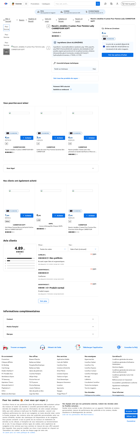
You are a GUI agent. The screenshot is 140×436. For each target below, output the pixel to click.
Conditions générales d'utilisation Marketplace (123, 363)
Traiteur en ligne (62, 376)
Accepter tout (131, 411)
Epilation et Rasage (62, 20)
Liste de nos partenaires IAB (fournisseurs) (77, 414)
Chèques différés (7, 362)
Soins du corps (48, 20)
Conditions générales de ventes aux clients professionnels (123, 371)
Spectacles (60, 388)
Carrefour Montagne (91, 373)
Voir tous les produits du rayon (65, 78)
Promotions (5, 359)
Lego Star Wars (34, 394)
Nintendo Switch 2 (8, 385)
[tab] (6, 28)
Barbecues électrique (8, 394)
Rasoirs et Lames (79, 20)
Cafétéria (88, 379)
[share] (48, 26)
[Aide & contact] (105, 4)
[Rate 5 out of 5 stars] (58, 36)
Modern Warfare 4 (7, 371)
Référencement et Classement (122, 380)
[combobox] (77, 4)
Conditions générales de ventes (122, 359)
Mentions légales (117, 367)
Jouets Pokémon (34, 388)
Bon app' (87, 376)
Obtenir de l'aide (54, 347)
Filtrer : (40, 245)
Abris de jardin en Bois (36, 391)
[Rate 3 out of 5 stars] (55, 36)
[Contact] (93, 319)
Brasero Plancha (34, 359)
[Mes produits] (111, 4)
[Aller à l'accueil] (6, 4)
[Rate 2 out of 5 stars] (54, 36)
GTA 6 (3, 391)
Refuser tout (131, 416)
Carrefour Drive (62, 365)
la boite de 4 (57, 32)
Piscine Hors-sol (34, 379)
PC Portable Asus (7, 373)
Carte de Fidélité (62, 362)
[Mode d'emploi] (93, 327)
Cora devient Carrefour (92, 382)
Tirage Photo (61, 394)
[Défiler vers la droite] (48, 48)
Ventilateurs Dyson (8, 376)
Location (60, 385)
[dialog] (70, 416)
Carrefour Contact (90, 371)
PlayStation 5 (6, 388)
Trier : (70, 245)
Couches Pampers (35, 373)
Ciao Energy (5, 368)
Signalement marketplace (120, 385)
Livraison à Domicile (63, 368)
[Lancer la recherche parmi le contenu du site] (98, 4)
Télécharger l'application (92, 347)
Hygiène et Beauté (32, 20)
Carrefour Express (90, 368)
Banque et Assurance (64, 382)
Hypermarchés (89, 359)
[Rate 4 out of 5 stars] (57, 36)
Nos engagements (118, 395)
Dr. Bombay (5, 365)
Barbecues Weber (35, 362)
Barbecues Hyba (34, 368)
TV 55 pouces (33, 382)
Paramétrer (131, 421)
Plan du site (116, 388)
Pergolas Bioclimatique (36, 365)
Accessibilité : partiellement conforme (124, 382)
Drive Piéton (61, 371)
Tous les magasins (90, 388)
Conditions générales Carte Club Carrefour (122, 376)
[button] (26, 4)
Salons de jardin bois (35, 371)
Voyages (59, 391)
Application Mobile (63, 359)
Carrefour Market (90, 362)
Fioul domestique (62, 379)
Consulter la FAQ (131, 347)
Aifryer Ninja (33, 376)
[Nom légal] (93, 168)
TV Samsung (5, 379)
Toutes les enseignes (91, 385)
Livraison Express (62, 373)
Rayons (21, 20)
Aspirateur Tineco (7, 382)
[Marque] (93, 334)
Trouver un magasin (18, 347)
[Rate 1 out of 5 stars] (52, 36)
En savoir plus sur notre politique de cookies (19, 432)
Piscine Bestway (34, 385)
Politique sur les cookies (92, 395)
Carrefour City (89, 365)
